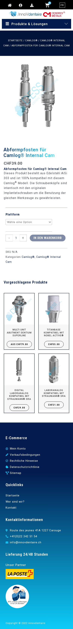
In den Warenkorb (48, 238)
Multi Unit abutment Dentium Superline (19, 332)
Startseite (15, 40)
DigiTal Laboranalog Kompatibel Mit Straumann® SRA (19, 394)
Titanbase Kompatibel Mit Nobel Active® (54, 332)
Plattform (13, 214)
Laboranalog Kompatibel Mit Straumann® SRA (54, 393)
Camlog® (31, 40)
